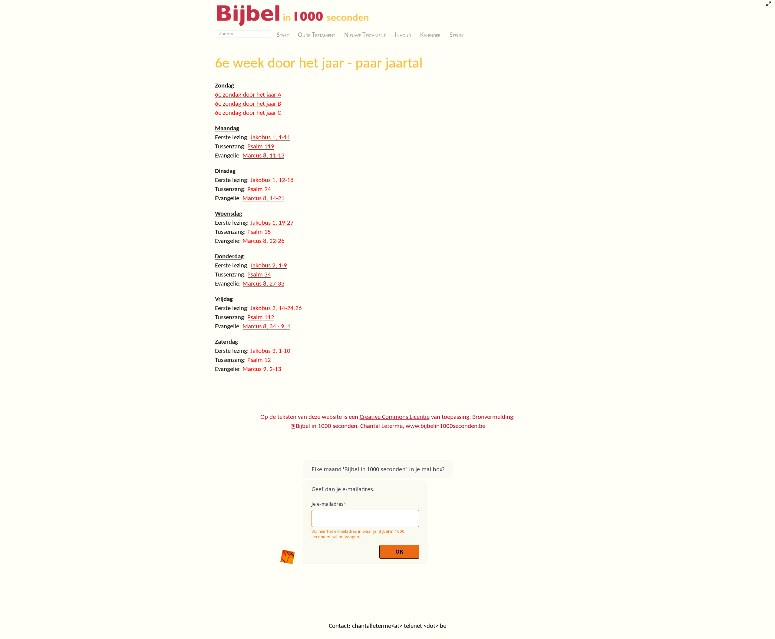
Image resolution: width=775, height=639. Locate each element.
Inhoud (403, 35)
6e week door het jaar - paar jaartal (319, 64)
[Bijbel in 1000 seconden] (290, 14)
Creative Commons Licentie (395, 417)
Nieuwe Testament (365, 35)
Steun (456, 35)
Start (283, 35)
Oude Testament (316, 35)
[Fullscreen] (768, 5)
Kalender (430, 35)
